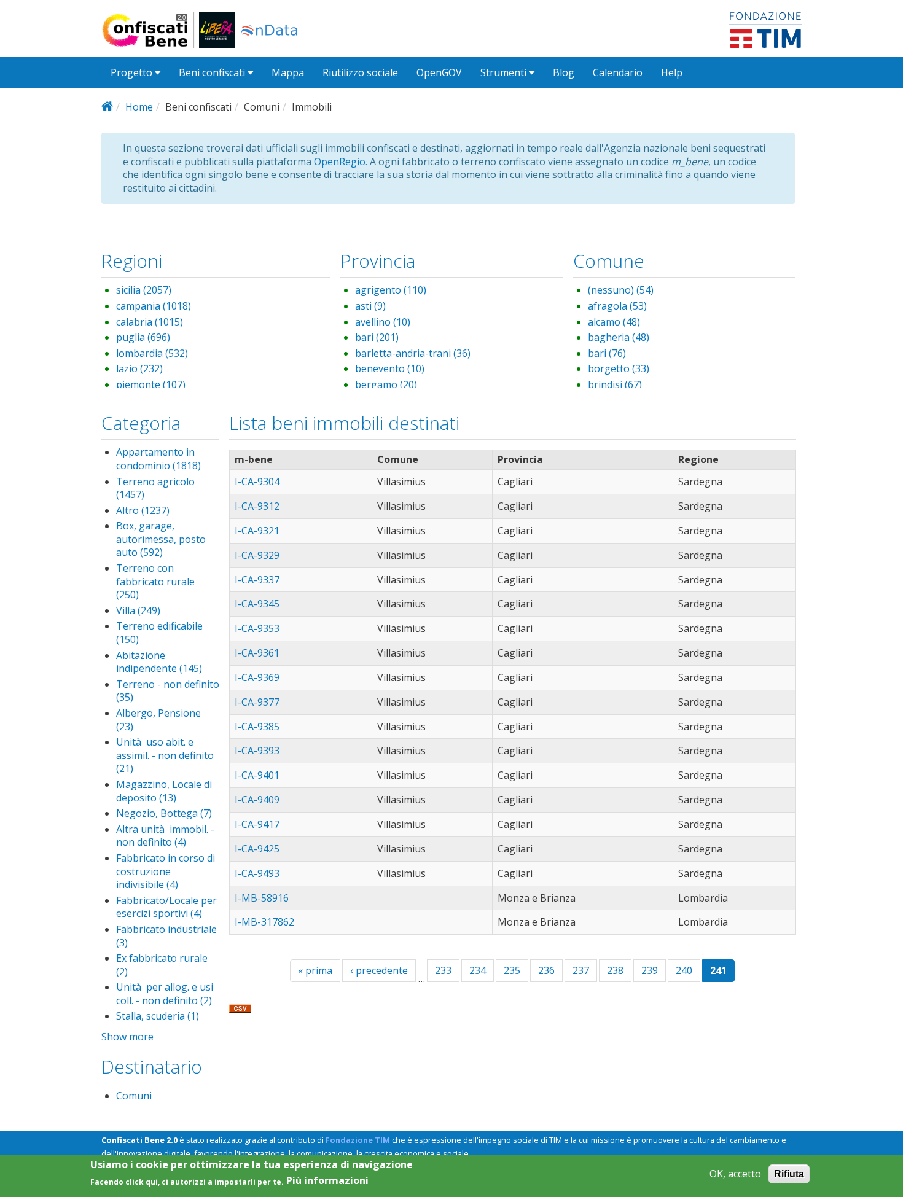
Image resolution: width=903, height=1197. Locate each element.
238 (615, 970)
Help (671, 72)
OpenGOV (439, 72)
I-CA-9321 (257, 530)
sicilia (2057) (143, 290)
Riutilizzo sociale (360, 72)
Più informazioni (327, 1180)
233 (443, 970)
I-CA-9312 (257, 506)
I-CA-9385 (257, 726)
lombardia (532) (152, 353)
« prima (315, 970)
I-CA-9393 (257, 750)
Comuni (134, 1095)
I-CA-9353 (257, 628)
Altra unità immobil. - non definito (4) (165, 835)
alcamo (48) (614, 322)
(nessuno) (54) (621, 290)
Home (139, 107)
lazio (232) (139, 368)
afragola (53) (617, 306)
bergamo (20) (386, 384)
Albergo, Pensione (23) (158, 719)
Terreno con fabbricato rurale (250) (155, 581)
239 (649, 970)
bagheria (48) (618, 337)
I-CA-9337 (257, 580)
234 (477, 970)
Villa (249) (138, 610)
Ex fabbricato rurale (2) (162, 964)
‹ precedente (379, 970)
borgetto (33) (618, 368)
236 (546, 970)
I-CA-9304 (257, 481)
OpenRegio (340, 161)
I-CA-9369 (257, 677)
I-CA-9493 (257, 873)
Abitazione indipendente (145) (159, 662)
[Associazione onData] (269, 30)
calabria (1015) (149, 322)
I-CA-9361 (257, 653)
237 (581, 970)
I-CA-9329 (257, 555)
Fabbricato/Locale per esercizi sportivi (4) (166, 907)
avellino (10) (382, 322)
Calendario (618, 72)
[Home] (150, 30)
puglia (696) (143, 337)
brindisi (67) (615, 384)
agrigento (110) (390, 290)
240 (684, 970)
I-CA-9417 (257, 824)
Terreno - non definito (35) (167, 690)
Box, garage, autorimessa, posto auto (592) (161, 539)
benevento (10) (389, 368)
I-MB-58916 (262, 898)
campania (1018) (153, 306)
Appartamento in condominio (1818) (158, 458)
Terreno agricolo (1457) (155, 488)
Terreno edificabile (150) (159, 632)
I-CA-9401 (257, 775)
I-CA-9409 (257, 799)
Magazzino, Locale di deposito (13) (164, 791)
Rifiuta (789, 1174)
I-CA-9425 (257, 849)
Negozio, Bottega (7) (164, 813)
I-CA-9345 (257, 603)
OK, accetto (735, 1174)
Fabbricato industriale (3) (166, 935)
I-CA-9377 (257, 702)
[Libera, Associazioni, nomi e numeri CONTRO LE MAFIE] (217, 30)
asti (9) (370, 306)
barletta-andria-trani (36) (413, 353)
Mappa (288, 72)
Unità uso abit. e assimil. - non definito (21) (165, 755)
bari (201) (377, 337)
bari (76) (607, 353)
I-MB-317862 (264, 922)
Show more (127, 1036)
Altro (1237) (143, 510)
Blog (563, 72)
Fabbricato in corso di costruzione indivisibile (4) (165, 871)
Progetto (133, 72)
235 (512, 970)
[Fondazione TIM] (765, 29)
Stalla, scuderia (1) (157, 1016)
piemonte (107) (151, 384)
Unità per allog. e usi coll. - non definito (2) (164, 993)
